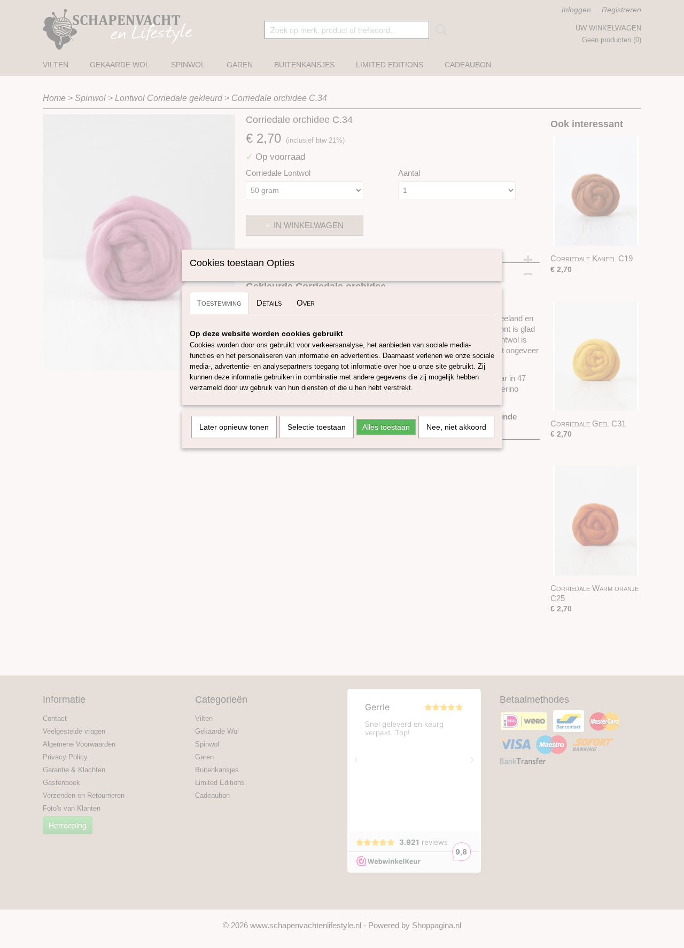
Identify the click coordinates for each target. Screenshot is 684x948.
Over (306, 302)
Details (269, 302)
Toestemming (219, 302)
